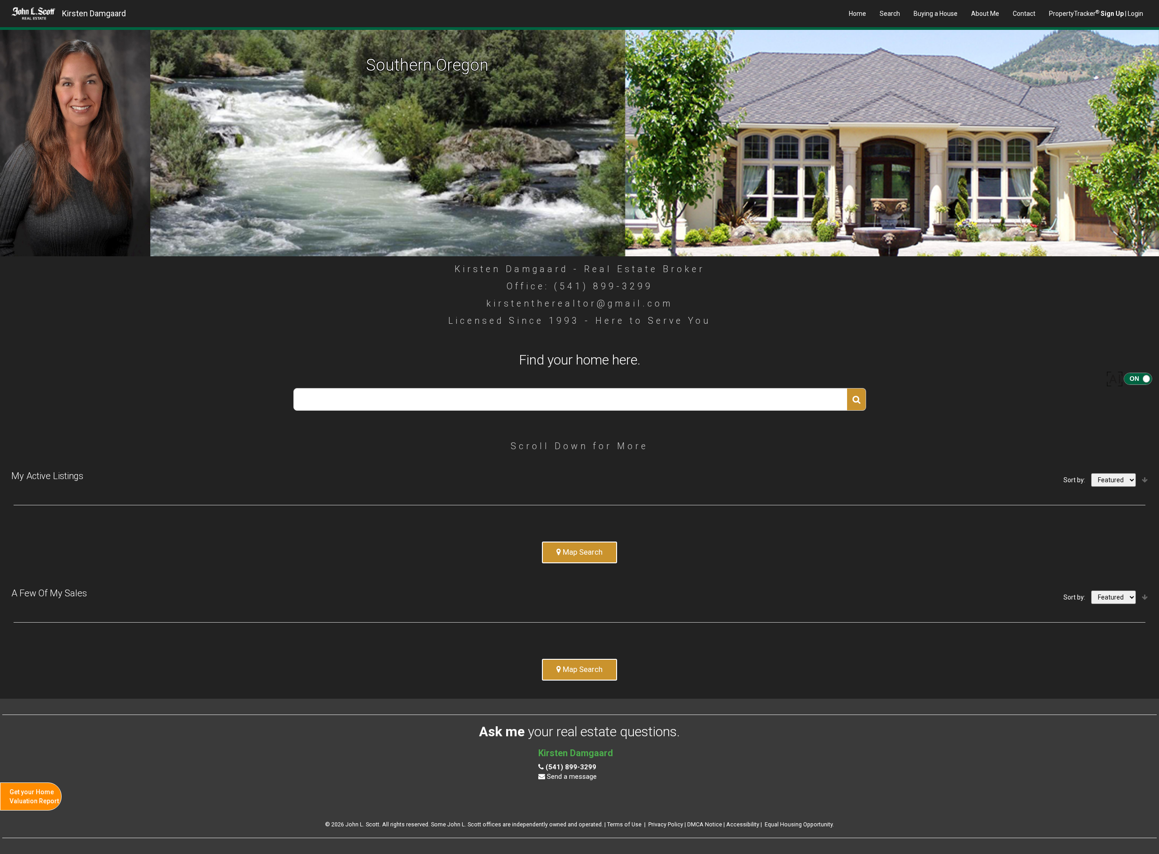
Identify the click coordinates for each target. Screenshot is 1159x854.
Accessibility (742, 824)
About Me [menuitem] (985, 13)
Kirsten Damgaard (94, 13)
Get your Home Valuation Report (34, 796)
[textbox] (570, 399)
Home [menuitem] (857, 13)
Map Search (582, 552)
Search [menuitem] (890, 13)
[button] (856, 399)
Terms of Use (624, 824)
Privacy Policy (665, 824)
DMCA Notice (704, 824)
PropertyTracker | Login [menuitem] (1096, 13)
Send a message (571, 776)
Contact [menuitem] (1024, 13)
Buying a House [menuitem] (936, 13)
